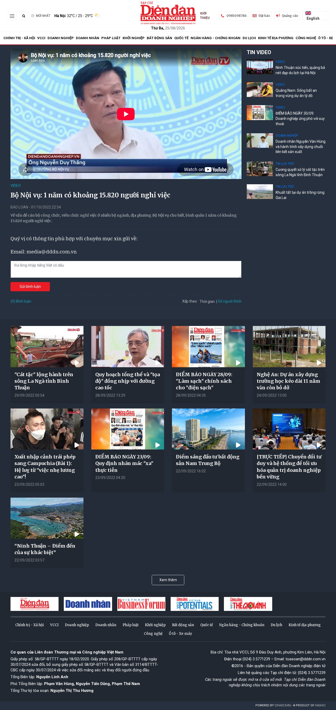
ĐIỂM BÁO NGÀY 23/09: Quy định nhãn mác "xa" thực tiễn (124, 463)
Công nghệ (306, 38)
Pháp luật (110, 38)
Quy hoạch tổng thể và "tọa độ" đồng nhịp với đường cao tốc (127, 381)
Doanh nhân (87, 38)
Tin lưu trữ (285, 164)
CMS (283, 705)
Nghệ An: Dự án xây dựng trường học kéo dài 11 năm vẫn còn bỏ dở (288, 381)
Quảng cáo (290, 16)
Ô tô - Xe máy (180, 633)
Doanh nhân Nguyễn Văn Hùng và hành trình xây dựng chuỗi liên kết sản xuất (301, 146)
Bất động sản (159, 38)
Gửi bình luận (30, 286)
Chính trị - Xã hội (19, 38)
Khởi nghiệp (134, 38)
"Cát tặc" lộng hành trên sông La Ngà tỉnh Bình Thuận (43, 381)
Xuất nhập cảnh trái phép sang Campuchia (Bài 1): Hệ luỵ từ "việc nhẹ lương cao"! (45, 467)
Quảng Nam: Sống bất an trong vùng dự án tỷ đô (296, 93)
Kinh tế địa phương (275, 38)
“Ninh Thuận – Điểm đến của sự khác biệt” (44, 549)
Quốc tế (181, 38)
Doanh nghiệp (61, 38)
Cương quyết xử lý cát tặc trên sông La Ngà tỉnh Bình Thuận (300, 172)
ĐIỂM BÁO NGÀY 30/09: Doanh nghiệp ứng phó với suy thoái (300, 118)
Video (15, 185)
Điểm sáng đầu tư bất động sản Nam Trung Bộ (207, 460)
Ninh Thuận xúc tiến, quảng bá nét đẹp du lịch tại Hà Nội (300, 70)
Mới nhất (43, 16)
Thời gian (207, 301)
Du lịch (249, 38)
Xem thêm (168, 580)
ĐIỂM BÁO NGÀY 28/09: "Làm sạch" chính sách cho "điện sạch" (204, 381)
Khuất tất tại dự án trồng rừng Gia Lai (300, 195)
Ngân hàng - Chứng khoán (215, 38)
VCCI (41, 38)
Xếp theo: (190, 301)
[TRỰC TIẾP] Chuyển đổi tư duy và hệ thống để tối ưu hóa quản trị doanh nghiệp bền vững (289, 467)
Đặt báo (264, 16)
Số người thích (230, 301)
